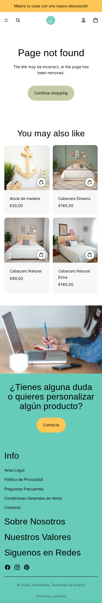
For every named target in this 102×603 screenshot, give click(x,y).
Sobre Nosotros (34, 521)
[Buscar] (18, 20)
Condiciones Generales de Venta (33, 498)
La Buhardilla (40, 585)
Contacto (12, 507)
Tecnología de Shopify (68, 585)
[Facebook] (7, 567)
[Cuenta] (83, 20)
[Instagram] (17, 567)
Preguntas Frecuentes (24, 488)
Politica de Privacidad (23, 479)
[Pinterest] (26, 567)
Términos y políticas (51, 596)
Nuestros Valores (37, 537)
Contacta (51, 424)
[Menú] (6, 20)
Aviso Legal (14, 469)
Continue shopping (51, 93)
